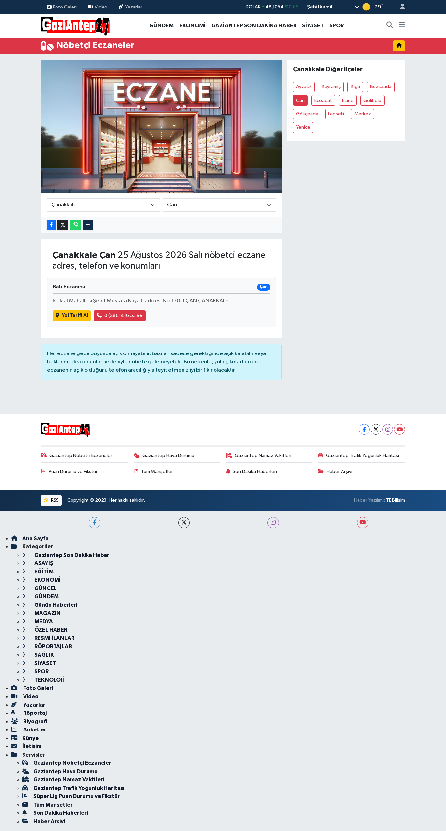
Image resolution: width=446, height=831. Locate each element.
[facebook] (94, 522)
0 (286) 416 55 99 (123, 315)
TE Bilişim (395, 500)
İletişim (31, 746)
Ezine (348, 100)
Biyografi (34, 721)
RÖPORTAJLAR (52, 646)
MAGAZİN (47, 613)
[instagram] (273, 522)
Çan (300, 100)
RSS (54, 500)
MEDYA (43, 621)
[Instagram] (387, 429)
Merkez (362, 113)
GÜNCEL (45, 588)
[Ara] (390, 26)
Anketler (34, 729)
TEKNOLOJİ (48, 679)
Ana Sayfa (35, 538)
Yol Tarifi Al (75, 315)
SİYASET (313, 25)
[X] (376, 429)
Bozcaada (380, 86)
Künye (30, 738)
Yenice (303, 127)
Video (101, 6)
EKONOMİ (192, 25)
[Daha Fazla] (88, 225)
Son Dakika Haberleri (255, 471)
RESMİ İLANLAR (53, 638)
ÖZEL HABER (50, 630)
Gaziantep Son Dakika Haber (71, 555)
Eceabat (323, 100)
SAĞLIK (43, 655)
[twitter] (184, 522)
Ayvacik (304, 86)
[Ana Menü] (402, 26)
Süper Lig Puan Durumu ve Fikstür (76, 796)
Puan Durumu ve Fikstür (73, 471)
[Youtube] (399, 429)
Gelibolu (372, 100)
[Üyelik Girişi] (399, 7)
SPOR (336, 25)
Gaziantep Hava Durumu (168, 455)
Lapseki (336, 113)
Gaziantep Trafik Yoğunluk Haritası (362, 455)
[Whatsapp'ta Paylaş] (75, 225)
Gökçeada (307, 113)
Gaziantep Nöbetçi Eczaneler (80, 455)
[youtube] (362, 522)
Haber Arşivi (339, 471)
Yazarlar (133, 6)
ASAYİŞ (43, 563)
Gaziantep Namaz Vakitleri (263, 455)
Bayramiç (331, 86)
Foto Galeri (65, 6)
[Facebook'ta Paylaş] (51, 225)
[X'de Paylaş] (62, 225)
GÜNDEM (161, 25)
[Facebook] (364, 429)
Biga (355, 86)
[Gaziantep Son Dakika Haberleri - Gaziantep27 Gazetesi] (75, 25)
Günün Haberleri (55, 605)
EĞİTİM (43, 571)
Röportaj (34, 713)
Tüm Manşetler (157, 471)
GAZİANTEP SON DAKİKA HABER (253, 25)
